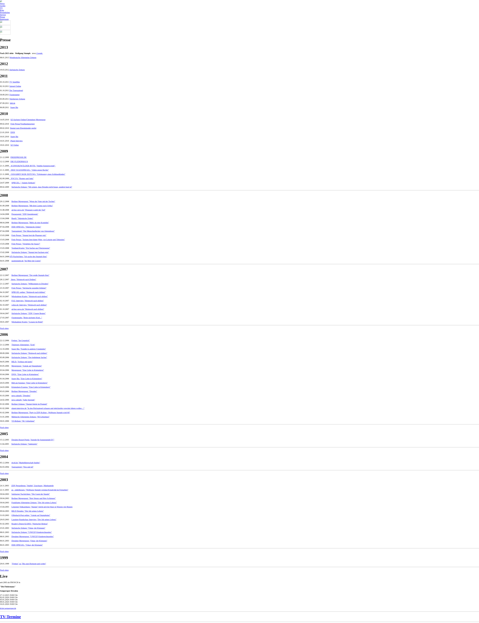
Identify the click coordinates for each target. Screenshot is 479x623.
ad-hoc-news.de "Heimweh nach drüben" (27, 309)
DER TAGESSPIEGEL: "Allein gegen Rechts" (30, 170)
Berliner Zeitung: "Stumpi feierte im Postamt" (29, 404)
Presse (2, 17)
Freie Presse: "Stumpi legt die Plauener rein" (28, 235)
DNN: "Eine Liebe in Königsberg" (25, 374)
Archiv (2, 6)
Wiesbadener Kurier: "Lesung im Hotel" (27, 322)
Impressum (4, 19)
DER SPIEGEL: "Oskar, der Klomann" (27, 545)
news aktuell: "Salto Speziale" (23, 400)
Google (39, 53)
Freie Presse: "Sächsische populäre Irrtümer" (29, 288)
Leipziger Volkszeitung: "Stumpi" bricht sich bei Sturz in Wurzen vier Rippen (41, 507)
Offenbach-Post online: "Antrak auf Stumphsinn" (30, 515)
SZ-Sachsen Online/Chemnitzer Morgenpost (27, 120)
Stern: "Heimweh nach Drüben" (23, 279)
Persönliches (5, 12)
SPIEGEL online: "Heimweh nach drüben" (28, 292)
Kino (2, 10)
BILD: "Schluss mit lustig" (22, 362)
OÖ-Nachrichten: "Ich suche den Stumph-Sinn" (28, 257)
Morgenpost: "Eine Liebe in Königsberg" (27, 370)
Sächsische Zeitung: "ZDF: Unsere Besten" (28, 313)
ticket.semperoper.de (8, 608)
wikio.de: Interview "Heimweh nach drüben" (29, 305)
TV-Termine (10, 616)
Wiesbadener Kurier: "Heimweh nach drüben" (29, 296)
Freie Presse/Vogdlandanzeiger (22, 124)
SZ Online (14, 145)
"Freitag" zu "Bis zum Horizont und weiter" (28, 564)
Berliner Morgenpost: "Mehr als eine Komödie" (30, 223)
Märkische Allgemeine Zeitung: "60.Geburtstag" (30, 417)
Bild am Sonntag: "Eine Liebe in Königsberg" (29, 383)
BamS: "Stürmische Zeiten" (22, 218)
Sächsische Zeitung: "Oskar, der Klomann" (28, 528)
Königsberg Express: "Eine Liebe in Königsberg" (31, 387)
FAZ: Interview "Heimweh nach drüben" (27, 301)
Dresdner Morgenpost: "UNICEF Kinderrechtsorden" (32, 536)
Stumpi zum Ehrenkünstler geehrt (23, 128)
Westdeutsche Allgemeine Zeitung (22, 57)
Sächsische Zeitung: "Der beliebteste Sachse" (29, 357)
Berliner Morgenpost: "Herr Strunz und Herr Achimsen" (33, 498)
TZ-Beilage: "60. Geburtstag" (23, 421)
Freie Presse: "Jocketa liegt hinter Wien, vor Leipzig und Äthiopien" (38, 240)
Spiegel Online (15, 86)
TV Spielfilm (14, 82)
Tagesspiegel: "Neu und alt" (22, 467)
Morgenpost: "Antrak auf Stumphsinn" (26, 366)
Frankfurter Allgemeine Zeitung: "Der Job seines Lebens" (34, 503)
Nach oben (4, 328)
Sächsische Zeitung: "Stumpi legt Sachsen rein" (30, 252)
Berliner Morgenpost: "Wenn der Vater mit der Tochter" (33, 201)
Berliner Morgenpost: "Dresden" (24, 391)
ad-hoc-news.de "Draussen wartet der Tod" (28, 210)
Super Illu (14, 107)
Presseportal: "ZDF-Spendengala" (24, 214)
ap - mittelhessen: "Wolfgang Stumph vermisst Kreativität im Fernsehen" (39, 490)
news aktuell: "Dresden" (21, 396)
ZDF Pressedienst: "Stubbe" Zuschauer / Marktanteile (32, 486)
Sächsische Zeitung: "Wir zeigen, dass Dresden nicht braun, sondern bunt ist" (41, 187)
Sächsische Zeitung (17, 70)
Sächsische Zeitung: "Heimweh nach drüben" (29, 353)
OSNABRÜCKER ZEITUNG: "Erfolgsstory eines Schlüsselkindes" (38, 174)
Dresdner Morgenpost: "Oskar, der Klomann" (29, 541)
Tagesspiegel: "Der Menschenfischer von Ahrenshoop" (33, 231)
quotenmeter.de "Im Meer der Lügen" (26, 261)
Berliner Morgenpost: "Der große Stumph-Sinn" (30, 275)
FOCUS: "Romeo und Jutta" (22, 178)
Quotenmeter (14, 95)
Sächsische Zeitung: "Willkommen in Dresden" (30, 284)
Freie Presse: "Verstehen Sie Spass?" (25, 244)
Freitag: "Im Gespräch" (20, 340)
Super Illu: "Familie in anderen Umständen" (28, 349)
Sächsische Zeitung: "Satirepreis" (24, 444)
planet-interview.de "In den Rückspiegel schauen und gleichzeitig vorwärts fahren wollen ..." (47, 408)
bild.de (12, 103)
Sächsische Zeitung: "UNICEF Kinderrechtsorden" (31, 532)
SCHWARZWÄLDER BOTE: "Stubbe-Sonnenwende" (33, 166)
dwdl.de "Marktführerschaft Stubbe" (25, 463)
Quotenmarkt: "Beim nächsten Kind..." (26, 318)
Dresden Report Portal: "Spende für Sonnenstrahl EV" (32, 440)
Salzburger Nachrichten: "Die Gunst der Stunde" (30, 494)
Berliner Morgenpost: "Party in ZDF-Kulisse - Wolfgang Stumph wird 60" (40, 413)
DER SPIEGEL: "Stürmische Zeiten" (26, 227)
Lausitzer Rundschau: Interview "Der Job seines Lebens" (34, 520)
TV (1, 8)
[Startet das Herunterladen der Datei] (10, 166)
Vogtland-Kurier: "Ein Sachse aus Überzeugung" (30, 248)
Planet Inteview (16, 141)
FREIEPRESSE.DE (18, 157)
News (2, 3)
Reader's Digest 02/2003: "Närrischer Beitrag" (29, 524)
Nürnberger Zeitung (17, 99)
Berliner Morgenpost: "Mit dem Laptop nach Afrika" (32, 206)
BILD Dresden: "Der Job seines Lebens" (27, 511)
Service (3, 15)
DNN (12, 132)
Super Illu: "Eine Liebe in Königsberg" (26, 379)
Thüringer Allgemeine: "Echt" (23, 345)
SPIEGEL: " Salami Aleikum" (23, 183)
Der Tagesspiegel (16, 90)
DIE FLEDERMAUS (19, 161)
